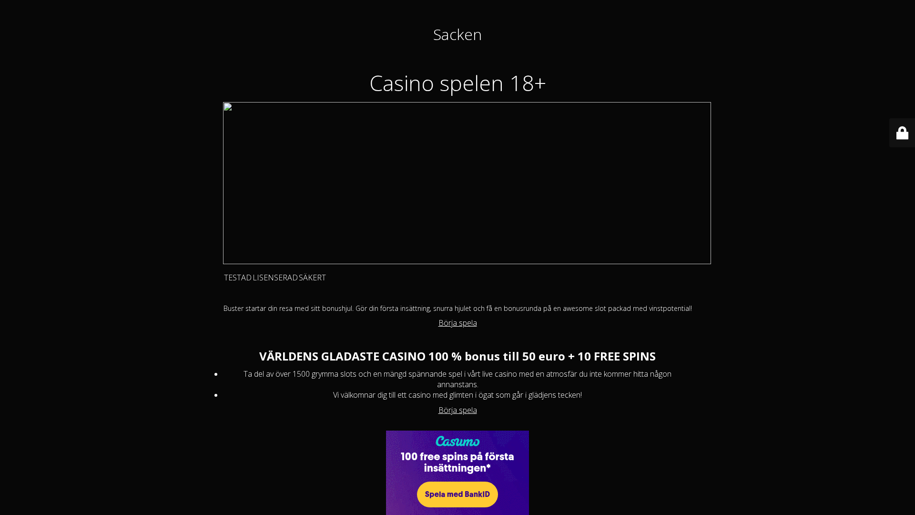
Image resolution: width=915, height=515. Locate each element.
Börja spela (457, 323)
